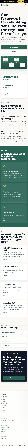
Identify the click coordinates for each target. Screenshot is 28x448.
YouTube (19, 445)
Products (3, 405)
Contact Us (3, 433)
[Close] (26, 1)
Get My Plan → (21, 1)
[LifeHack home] (5, 5)
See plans (14, 51)
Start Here (4, 394)
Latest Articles (4, 434)
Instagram (8, 445)
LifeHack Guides (4, 396)
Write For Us (3, 438)
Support (2, 441)
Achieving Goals (4, 403)
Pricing (2, 414)
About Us (3, 431)
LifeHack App (3, 407)
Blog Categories (4, 436)
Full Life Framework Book (6, 409)
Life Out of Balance (4, 423)
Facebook (3, 445)
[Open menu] (25, 5)
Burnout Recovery (4, 418)
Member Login (3, 440)
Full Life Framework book (8, 332)
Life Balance (3, 401)
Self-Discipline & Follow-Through (7, 420)
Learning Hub (5, 345)
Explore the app (14, 47)
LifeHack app (5, 341)
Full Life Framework (5, 399)
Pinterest (13, 445)
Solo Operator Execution (6, 427)
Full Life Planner (6, 336)
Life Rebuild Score (4, 398)
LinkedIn (23, 445)
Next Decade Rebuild (5, 425)
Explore (5, 259)
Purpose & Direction (5, 421)
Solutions (3, 416)
